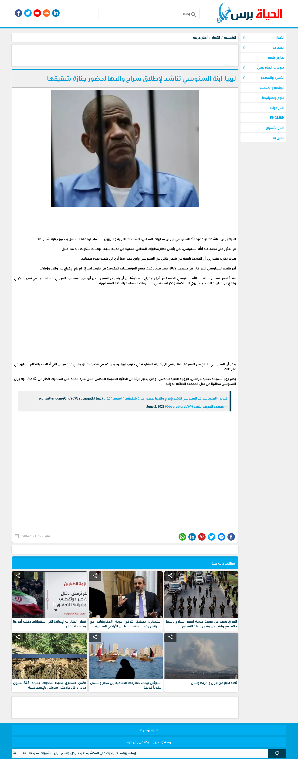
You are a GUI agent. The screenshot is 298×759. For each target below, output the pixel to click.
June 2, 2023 (155, 406)
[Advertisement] (153, 55)
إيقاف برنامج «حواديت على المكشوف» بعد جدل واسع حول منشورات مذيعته (99, 753)
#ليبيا (99, 398)
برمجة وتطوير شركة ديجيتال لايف (149, 742)
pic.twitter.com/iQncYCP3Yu (60, 398)
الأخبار (216, 37)
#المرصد (89, 398)
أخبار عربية (200, 37)
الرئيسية (230, 37)
